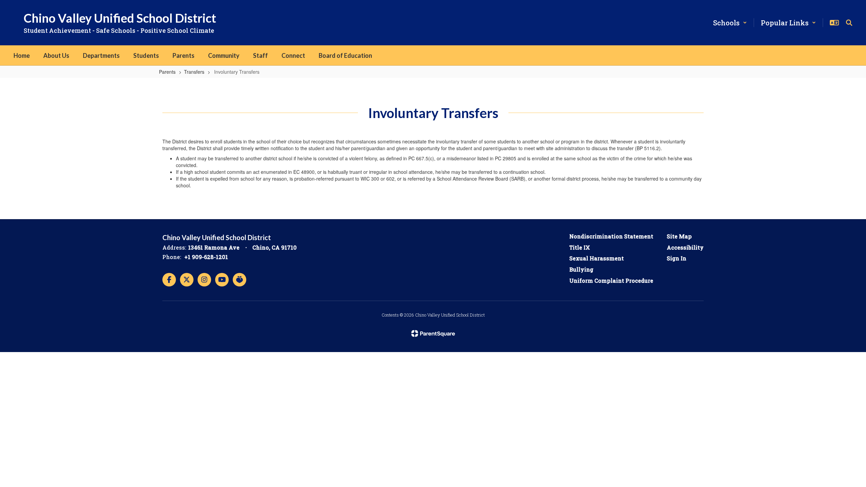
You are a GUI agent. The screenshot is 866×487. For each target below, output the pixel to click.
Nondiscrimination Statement (611, 236)
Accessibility (685, 247)
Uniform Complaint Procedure (611, 280)
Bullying (581, 269)
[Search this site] (849, 22)
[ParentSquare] (433, 333)
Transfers (194, 71)
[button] (730, 22)
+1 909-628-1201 (206, 256)
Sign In (676, 258)
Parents (167, 71)
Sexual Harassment (596, 258)
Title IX (579, 247)
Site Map (679, 236)
